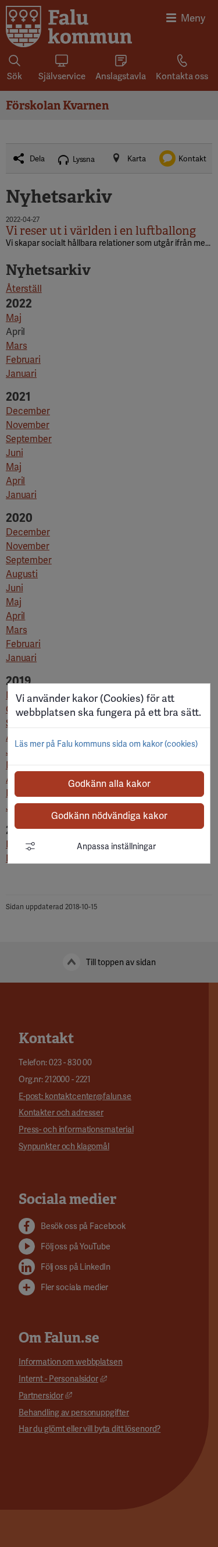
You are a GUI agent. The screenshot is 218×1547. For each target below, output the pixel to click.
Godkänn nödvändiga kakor (109, 816)
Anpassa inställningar (116, 846)
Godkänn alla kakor (109, 784)
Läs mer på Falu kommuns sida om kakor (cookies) (106, 744)
